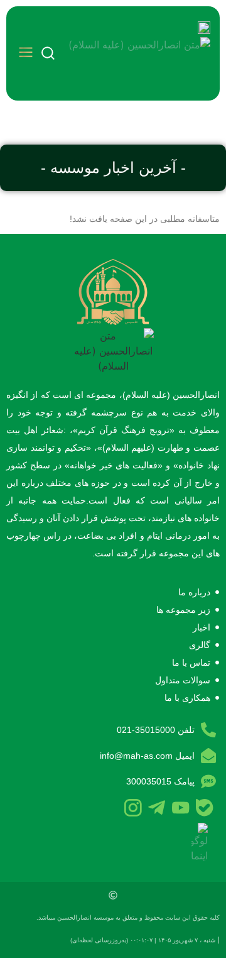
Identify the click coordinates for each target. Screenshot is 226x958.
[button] (26, 53)
